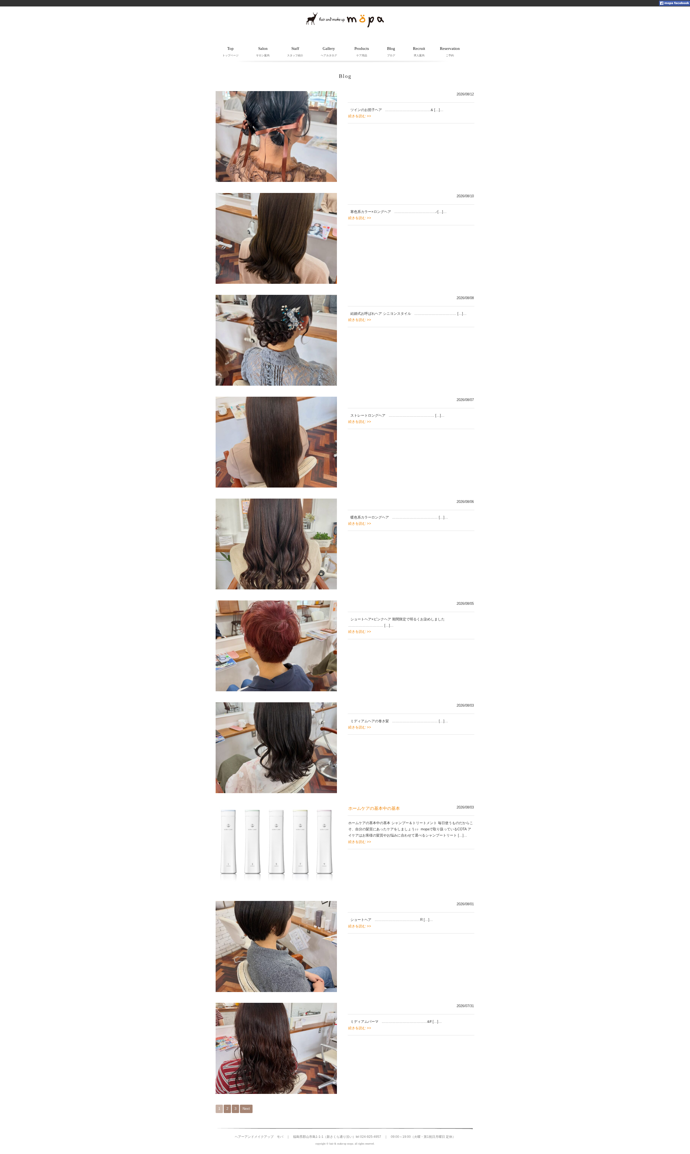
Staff (295, 51)
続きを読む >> (359, 116)
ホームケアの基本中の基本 (374, 808)
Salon (263, 51)
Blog (391, 51)
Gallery (329, 51)
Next (246, 1109)
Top (230, 51)
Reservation (450, 51)
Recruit (419, 51)
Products (361, 51)
